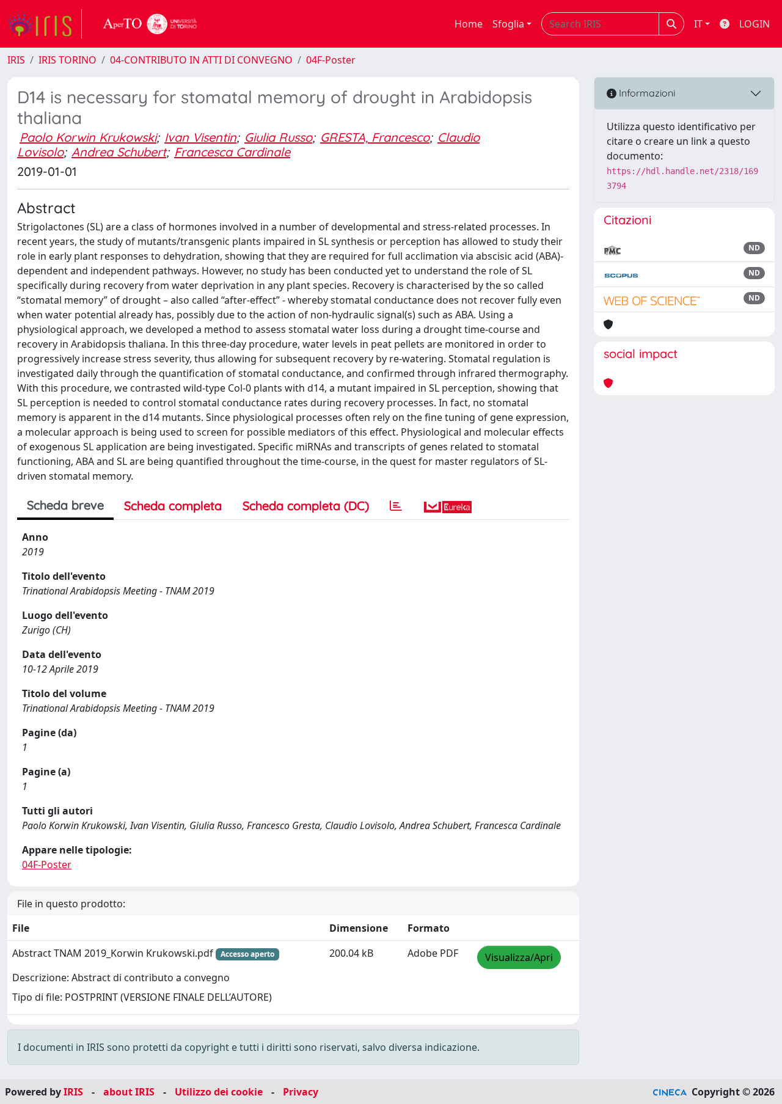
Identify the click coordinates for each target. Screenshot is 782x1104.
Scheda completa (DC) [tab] (306, 505)
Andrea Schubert (118, 151)
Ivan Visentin (200, 137)
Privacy (300, 1092)
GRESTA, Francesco (374, 137)
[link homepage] (44, 23)
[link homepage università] (150, 23)
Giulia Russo (278, 137)
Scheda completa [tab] (173, 505)
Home (469, 24)
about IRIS (129, 1092)
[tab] (395, 506)
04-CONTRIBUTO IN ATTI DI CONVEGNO (201, 60)
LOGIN (754, 24)
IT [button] (698, 24)
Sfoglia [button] (508, 24)
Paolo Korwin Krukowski (88, 137)
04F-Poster (331, 60)
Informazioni (645, 93)
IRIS (16, 60)
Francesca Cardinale (232, 151)
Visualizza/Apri (519, 957)
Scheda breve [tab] (65, 505)
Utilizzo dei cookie (219, 1092)
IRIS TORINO (67, 60)
